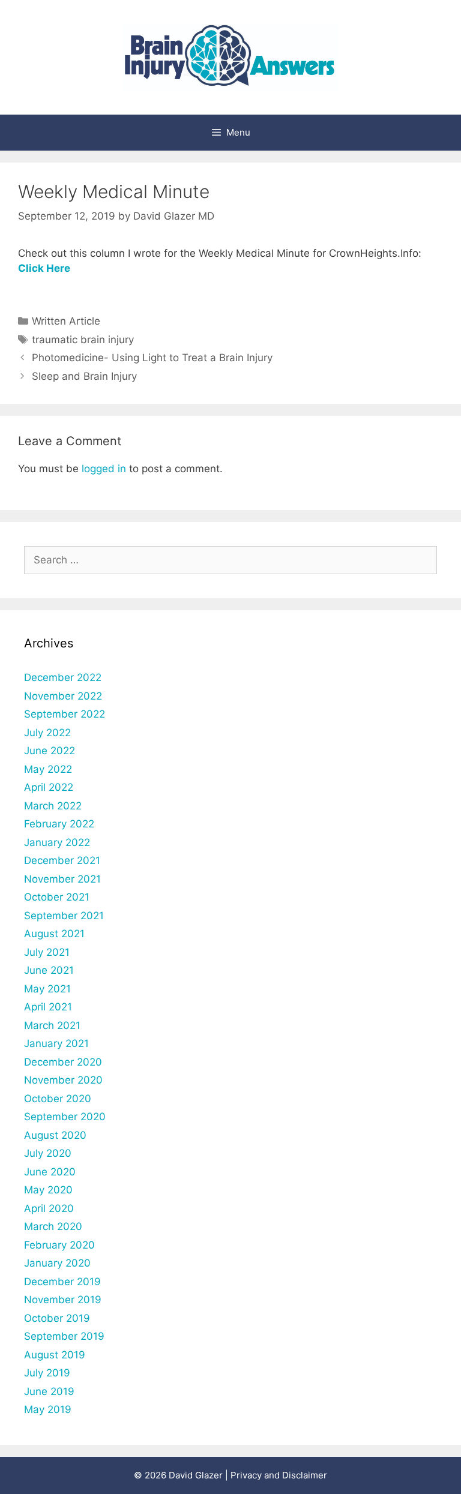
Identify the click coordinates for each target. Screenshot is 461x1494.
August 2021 (54, 934)
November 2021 (62, 879)
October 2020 (57, 1099)
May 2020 (48, 1190)
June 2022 (49, 751)
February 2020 (59, 1245)
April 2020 (49, 1208)
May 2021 (47, 989)
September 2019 (64, 1336)
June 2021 (49, 970)
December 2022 (62, 677)
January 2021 (56, 1043)
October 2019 (57, 1318)
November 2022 (63, 696)
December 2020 (63, 1062)
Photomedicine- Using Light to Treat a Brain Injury (152, 358)
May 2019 (47, 1409)
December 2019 (62, 1282)
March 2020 (53, 1226)
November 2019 (62, 1300)
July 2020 (47, 1153)
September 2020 (65, 1117)
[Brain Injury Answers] (230, 56)
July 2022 (47, 733)
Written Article (66, 321)
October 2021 (56, 897)
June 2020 (50, 1172)
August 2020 (55, 1135)
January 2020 (57, 1263)
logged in (104, 469)
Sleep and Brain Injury (84, 376)
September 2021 (64, 916)
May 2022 (48, 769)
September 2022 (64, 714)
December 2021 (62, 860)
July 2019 (47, 1373)
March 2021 (52, 1025)
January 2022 (57, 842)
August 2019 (54, 1355)
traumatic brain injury (83, 340)
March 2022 (53, 806)
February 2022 (59, 824)
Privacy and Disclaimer (278, 1475)
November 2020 (63, 1080)
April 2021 (48, 1007)
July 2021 (47, 952)
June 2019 (49, 1391)
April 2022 (48, 787)
